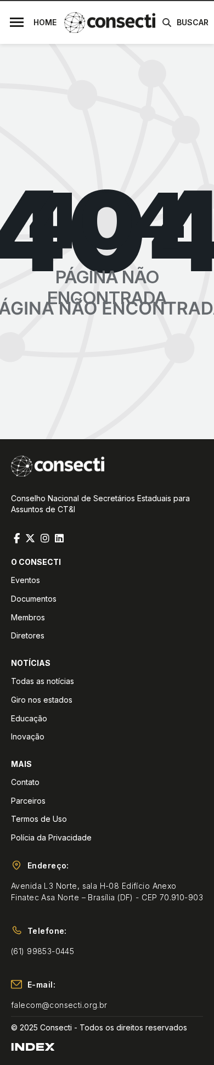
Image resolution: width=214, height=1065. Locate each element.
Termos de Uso (39, 818)
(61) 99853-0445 (42, 951)
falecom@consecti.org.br (59, 1005)
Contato (25, 782)
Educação (29, 718)
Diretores (27, 635)
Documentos (34, 598)
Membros (28, 617)
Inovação (27, 736)
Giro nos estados (41, 699)
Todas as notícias (42, 681)
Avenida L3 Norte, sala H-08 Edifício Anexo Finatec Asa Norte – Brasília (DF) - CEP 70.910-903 (107, 891)
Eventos (25, 580)
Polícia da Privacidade (51, 837)
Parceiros (28, 800)
